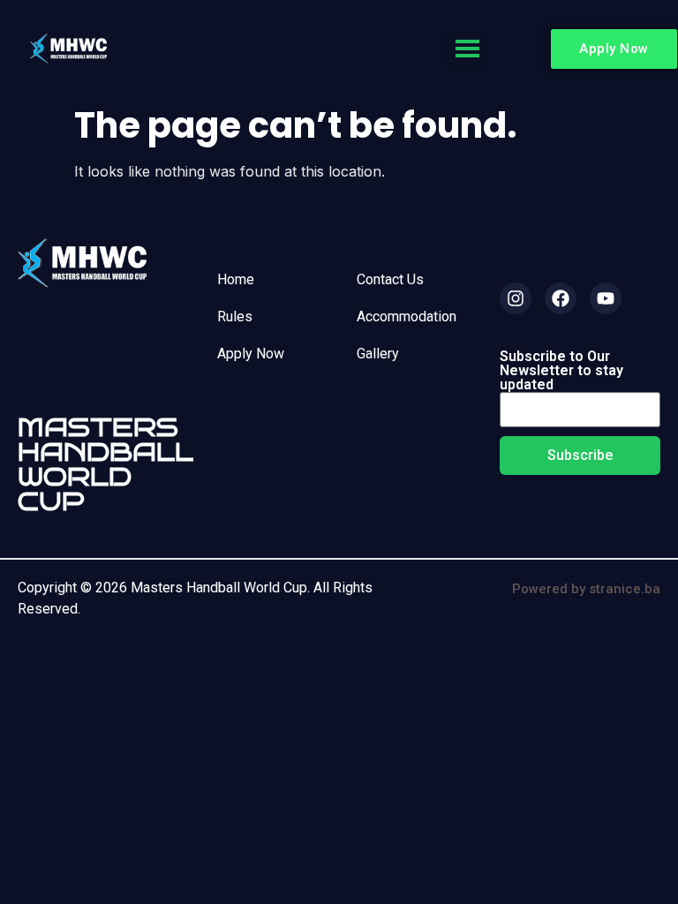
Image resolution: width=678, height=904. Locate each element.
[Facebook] (560, 298)
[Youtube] (606, 298)
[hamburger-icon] (467, 48)
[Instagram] (515, 298)
